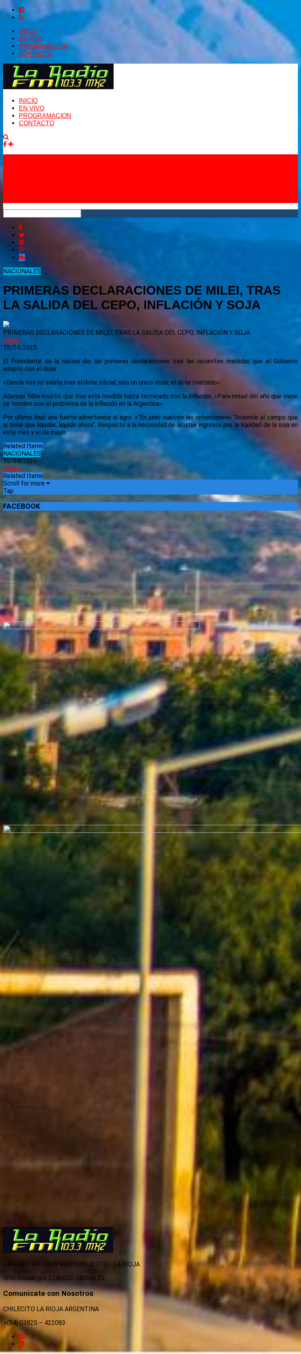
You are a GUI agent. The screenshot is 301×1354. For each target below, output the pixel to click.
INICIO (28, 31)
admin (11, 340)
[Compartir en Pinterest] (21, 242)
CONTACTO (35, 53)
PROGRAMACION (43, 46)
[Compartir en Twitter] (22, 235)
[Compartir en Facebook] (20, 227)
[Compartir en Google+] (22, 250)
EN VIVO (30, 38)
